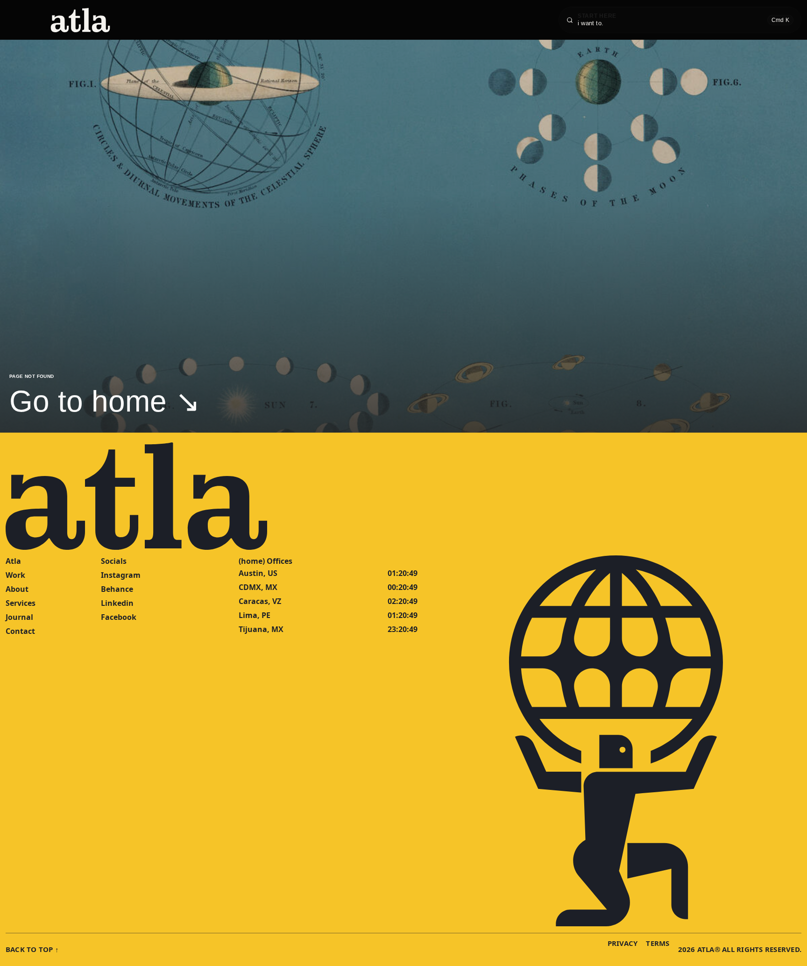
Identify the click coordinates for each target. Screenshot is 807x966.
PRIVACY (623, 943)
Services (20, 603)
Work (15, 575)
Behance (117, 589)
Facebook (118, 617)
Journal (19, 617)
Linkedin (117, 603)
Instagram (121, 575)
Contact (20, 631)
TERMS (657, 943)
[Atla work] (80, 20)
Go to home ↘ (104, 401)
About (17, 589)
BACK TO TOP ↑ (32, 949)
